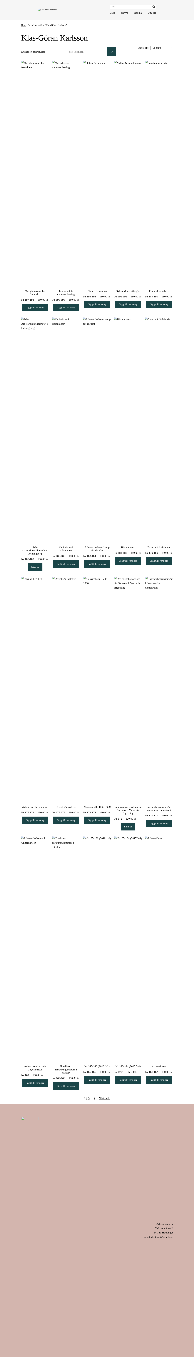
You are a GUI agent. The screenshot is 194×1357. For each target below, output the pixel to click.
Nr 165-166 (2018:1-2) (97, 1066)
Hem (23, 25)
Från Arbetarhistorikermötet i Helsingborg (35, 550)
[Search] (111, 51)
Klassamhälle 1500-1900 (97, 806)
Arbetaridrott (159, 1066)
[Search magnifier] (154, 7)
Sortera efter (143, 48)
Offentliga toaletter (66, 806)
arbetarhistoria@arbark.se (158, 1236)
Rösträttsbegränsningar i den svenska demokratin (159, 808)
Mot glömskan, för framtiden (35, 292)
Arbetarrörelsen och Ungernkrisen (35, 1068)
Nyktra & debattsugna (128, 290)
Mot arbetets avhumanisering (66, 292)
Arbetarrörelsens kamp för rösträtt (97, 549)
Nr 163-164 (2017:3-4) (128, 1066)
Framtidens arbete (159, 290)
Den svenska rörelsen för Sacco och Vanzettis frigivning (128, 810)
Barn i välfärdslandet (159, 547)
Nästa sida (104, 1098)
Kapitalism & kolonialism (66, 549)
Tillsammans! (128, 547)
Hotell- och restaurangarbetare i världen (66, 1069)
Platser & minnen (97, 290)
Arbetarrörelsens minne (35, 806)
